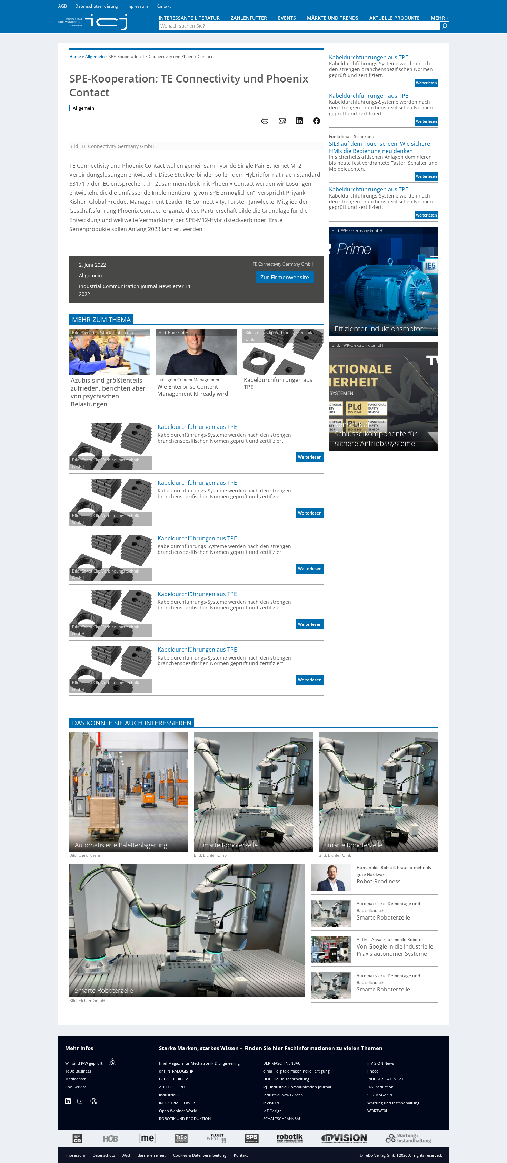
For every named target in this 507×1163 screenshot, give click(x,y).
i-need (373, 1071)
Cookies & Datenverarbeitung (199, 1155)
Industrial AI (170, 1094)
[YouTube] (80, 1102)
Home (75, 56)
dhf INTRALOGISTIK (176, 1071)
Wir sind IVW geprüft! (84, 1063)
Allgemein (95, 56)
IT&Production (380, 1086)
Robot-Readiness (379, 881)
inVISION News (380, 1063)
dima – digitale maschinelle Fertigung (296, 1071)
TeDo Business (78, 1071)
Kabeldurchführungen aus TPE (278, 383)
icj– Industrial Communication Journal (297, 1086)
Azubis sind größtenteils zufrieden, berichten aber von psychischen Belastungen (108, 392)
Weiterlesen (311, 458)
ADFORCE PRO (172, 1086)
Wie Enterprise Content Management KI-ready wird (192, 390)
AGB (126, 1155)
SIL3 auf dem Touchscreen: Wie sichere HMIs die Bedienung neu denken (379, 147)
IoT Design (272, 1110)
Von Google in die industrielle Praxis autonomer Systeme (395, 950)
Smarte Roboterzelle (383, 917)
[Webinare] (93, 1102)
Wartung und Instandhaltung (393, 1102)
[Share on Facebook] (316, 120)
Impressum (75, 1155)
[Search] (444, 26)
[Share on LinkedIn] (299, 120)
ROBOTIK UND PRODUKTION (185, 1118)
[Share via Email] (282, 120)
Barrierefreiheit (152, 1155)
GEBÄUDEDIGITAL (174, 1079)
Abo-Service (76, 1086)
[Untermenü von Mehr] (447, 18)
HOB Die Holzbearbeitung (286, 1079)
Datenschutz (104, 1155)
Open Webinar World (178, 1110)
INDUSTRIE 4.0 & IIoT (385, 1079)
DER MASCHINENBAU (282, 1063)
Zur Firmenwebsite (284, 277)
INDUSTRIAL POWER (177, 1102)
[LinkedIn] (68, 1102)
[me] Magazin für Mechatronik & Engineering (199, 1063)
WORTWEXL (377, 1110)
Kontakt (241, 1155)
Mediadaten (76, 1079)
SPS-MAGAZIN (379, 1094)
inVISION (271, 1102)
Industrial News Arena (283, 1094)
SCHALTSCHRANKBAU (282, 1118)
